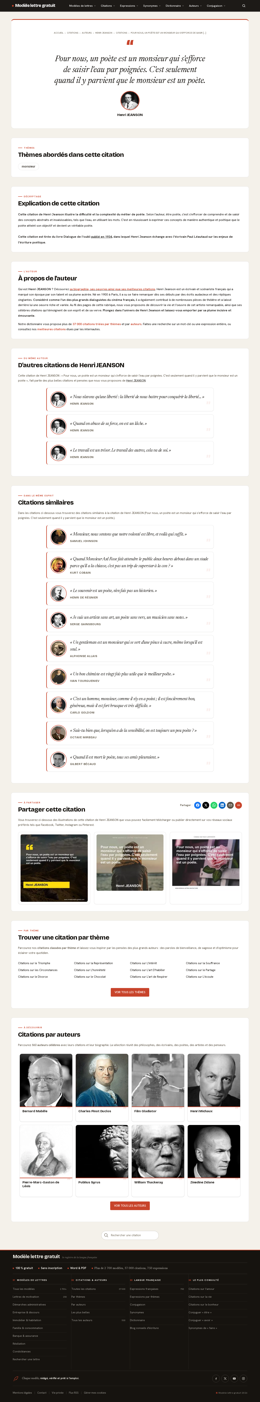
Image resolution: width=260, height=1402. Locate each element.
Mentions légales (22, 1392)
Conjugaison (214, 5)
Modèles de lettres (81, 5)
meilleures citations (51, 329)
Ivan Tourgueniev (85, 681)
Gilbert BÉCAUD (83, 764)
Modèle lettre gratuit (35, 5)
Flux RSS (74, 1392)
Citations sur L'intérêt (143, 963)
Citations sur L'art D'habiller (147, 970)
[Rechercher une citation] (106, 1235)
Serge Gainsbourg (85, 624)
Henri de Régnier (84, 597)
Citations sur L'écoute (199, 977)
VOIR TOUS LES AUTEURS (130, 1206)
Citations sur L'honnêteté (89, 970)
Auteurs (194, 5)
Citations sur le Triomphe (34, 963)
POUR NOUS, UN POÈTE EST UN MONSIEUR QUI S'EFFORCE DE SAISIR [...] (168, 32)
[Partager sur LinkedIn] (222, 805)
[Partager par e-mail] (230, 805)
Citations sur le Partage (200, 970)
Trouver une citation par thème (63, 937)
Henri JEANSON (130, 115)
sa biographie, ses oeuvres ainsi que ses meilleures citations (112, 289)
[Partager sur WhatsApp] (214, 805)
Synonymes (150, 5)
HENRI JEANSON (103, 32)
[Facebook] (216, 1378)
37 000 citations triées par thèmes (97, 324)
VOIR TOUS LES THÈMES (130, 992)
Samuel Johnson (84, 541)
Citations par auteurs (49, 1034)
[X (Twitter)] (225, 1378)
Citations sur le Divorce (33, 977)
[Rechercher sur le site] (244, 6)
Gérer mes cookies (95, 1392)
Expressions (127, 5)
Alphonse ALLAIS (83, 656)
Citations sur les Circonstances (37, 970)
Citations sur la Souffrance (203, 963)
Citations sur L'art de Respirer (148, 977)
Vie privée (58, 1392)
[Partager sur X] (205, 805)
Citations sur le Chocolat (90, 977)
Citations (106, 5)
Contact (41, 1392)
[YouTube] (234, 1378)
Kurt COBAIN (80, 572)
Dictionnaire (173, 5)
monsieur (28, 166)
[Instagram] (243, 1378)
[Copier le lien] (238, 805)
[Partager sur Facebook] (197, 805)
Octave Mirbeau (83, 737)
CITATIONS (121, 32)
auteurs (136, 324)
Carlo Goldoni (82, 712)
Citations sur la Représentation (93, 963)
